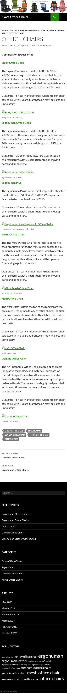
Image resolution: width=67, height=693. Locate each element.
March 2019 (8, 608)
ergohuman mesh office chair (39, 661)
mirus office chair (39, 435)
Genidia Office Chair (14, 358)
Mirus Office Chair (13, 234)
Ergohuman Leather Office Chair (19, 538)
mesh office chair (43, 672)
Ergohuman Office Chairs (15, 467)
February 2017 (10, 626)
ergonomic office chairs (37, 45)
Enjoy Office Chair (13, 62)
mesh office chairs (9, 679)
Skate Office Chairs (15, 17)
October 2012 (9, 632)
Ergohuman (32, 30)
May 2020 (7, 602)
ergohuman (34, 431)
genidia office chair (15, 435)
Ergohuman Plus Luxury (14, 514)
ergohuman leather (14, 661)
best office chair (8, 657)
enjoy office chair (14, 431)
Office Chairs (9, 526)
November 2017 (10, 614)
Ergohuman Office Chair (16, 122)
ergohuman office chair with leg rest (16, 664)
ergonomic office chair (11, 668)
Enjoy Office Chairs (13, 30)
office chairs (11, 439)
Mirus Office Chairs (13, 33)
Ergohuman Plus (11, 182)
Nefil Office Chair (12, 298)
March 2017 (8, 620)
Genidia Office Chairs (52, 30)
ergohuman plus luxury (41, 664)
